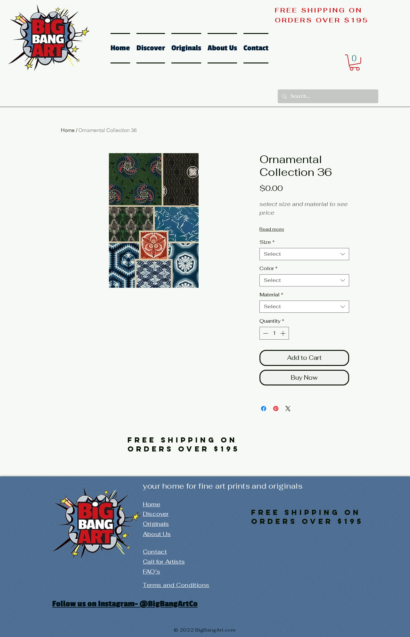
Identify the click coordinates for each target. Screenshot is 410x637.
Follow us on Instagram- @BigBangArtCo (125, 603)
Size (267, 242)
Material (271, 295)
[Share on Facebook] (263, 408)
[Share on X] (288, 408)
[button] (354, 62)
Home (68, 130)
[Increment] (283, 333)
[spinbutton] (274, 333)
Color (268, 268)
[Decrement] (264, 333)
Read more (271, 229)
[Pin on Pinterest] (276, 408)
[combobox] (304, 254)
